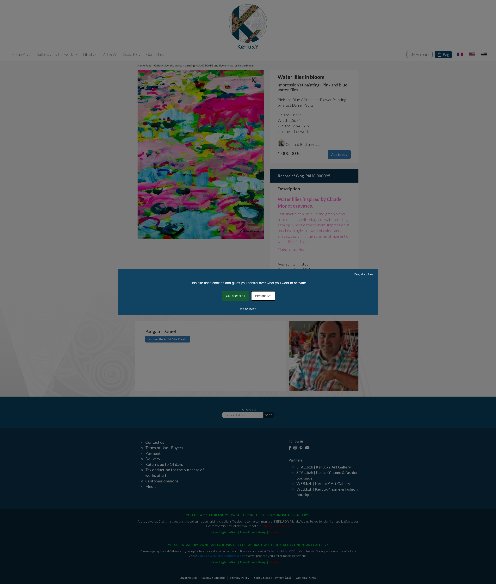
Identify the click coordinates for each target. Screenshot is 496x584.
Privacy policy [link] (248, 308)
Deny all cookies (363, 274)
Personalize (263, 295)
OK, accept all (235, 295)
